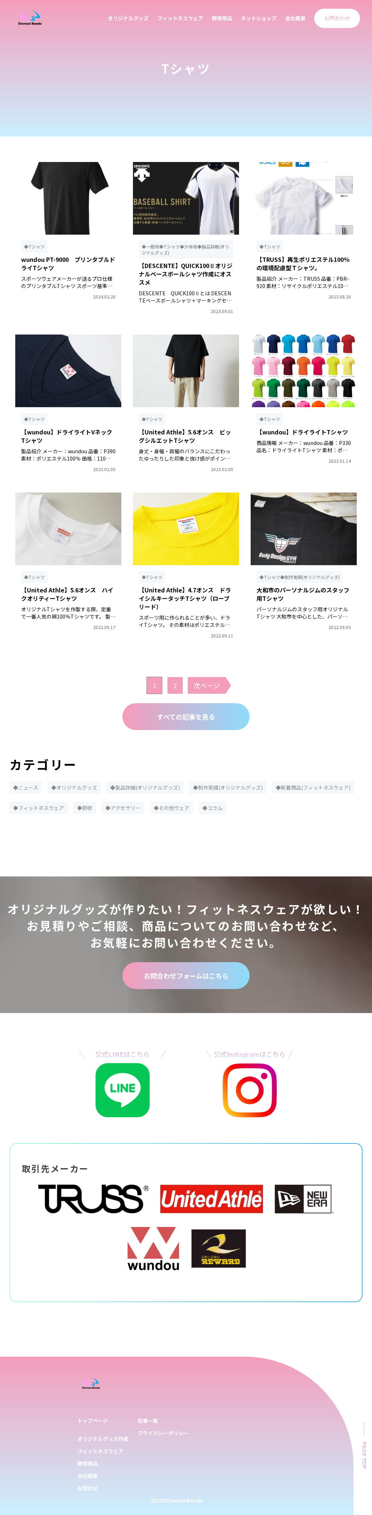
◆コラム (212, 807)
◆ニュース (25, 787)
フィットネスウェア (180, 18)
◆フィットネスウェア (38, 807)
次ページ (207, 685)
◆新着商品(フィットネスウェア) (313, 787)
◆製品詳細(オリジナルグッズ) (145, 787)
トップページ (92, 1420)
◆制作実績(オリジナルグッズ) (228, 787)
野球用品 (222, 18)
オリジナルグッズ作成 (102, 1438)
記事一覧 (148, 1420)
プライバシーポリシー (163, 1433)
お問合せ (87, 1488)
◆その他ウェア (171, 807)
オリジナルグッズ (128, 18)
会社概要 (295, 18)
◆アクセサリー (123, 807)
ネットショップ (258, 18)
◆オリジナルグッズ (74, 787)
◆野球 (84, 807)
